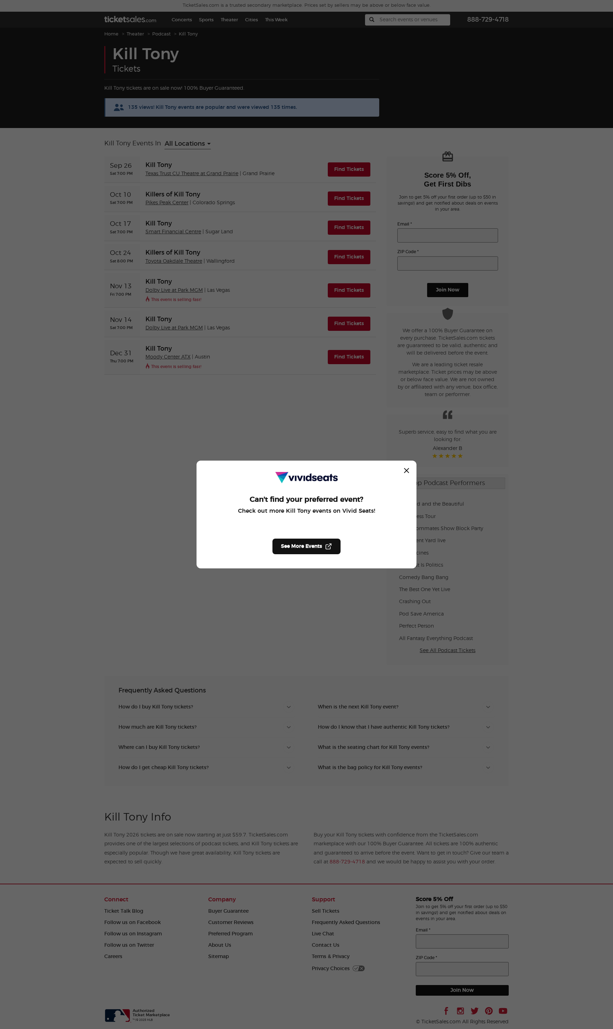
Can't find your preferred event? (306, 499)
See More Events (301, 546)
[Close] (406, 470)
